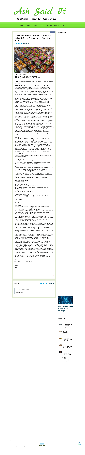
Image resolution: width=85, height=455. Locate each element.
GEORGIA (23, 261)
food (19, 261)
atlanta (15, 261)
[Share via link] (25, 271)
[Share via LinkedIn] (21, 271)
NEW (27, 261)
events (16, 267)
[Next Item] (70, 300)
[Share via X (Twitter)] (18, 271)
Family (30, 261)
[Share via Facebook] (15, 271)
